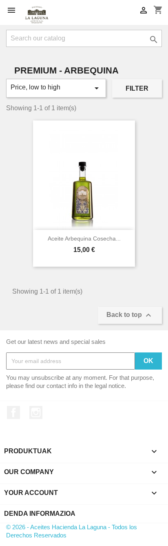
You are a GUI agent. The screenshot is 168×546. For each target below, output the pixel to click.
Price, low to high (56, 88)
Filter (137, 88)
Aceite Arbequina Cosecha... (84, 238)
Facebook (13, 412)
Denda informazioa (39, 513)
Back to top (129, 315)
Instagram (35, 412)
